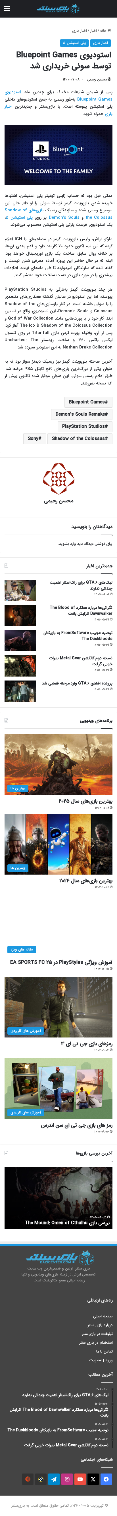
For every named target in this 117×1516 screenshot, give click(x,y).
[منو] (7, 11)
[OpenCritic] (28, 1479)
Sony (33, 438)
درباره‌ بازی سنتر (100, 1325)
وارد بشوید (67, 544)
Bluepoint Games (87, 402)
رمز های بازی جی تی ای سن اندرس (76, 1125)
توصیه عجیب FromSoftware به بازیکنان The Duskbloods (77, 636)
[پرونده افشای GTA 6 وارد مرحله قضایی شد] (20, 691)
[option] (58, 1198)
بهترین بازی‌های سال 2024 (85, 881)
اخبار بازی (79, 31)
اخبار (93, 31)
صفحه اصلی (103, 1316)
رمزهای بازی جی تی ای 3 (86, 1044)
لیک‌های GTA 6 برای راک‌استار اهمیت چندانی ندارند (81, 585)
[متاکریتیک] (41, 1479)
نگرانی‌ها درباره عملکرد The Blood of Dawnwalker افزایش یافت (81, 611)
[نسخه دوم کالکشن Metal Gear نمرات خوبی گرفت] (20, 666)
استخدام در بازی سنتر (96, 1343)
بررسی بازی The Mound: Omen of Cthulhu (67, 1222)
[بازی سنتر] (58, 9)
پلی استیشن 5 (74, 43)
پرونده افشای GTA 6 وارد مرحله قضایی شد (77, 683)
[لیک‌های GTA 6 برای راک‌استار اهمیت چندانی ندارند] (20, 590)
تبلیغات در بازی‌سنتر (97, 1334)
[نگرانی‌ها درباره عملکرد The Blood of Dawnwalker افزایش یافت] (20, 615)
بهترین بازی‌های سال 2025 (85, 801)
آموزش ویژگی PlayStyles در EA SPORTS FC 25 (61, 962)
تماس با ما (104, 1352)
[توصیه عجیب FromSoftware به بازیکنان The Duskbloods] (20, 640)
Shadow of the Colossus (78, 438)
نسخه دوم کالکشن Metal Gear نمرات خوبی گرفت (80, 661)
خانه (104, 31)
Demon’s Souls (64, 217)
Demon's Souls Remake (80, 414)
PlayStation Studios (83, 426)
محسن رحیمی (97, 79)
